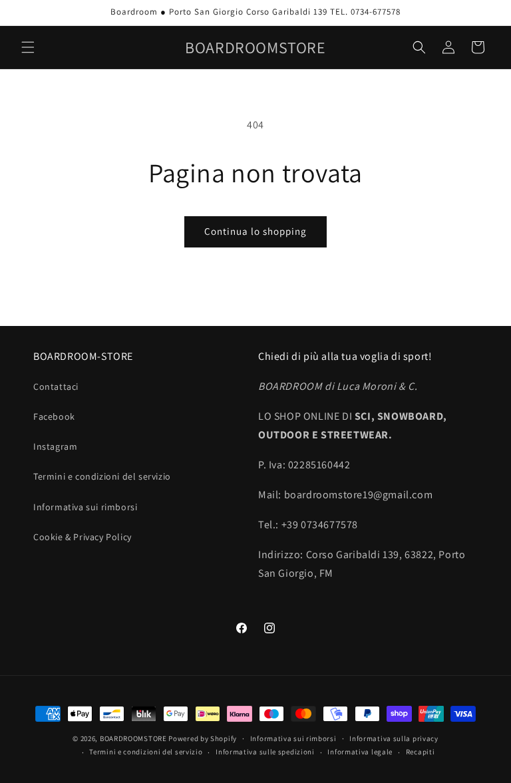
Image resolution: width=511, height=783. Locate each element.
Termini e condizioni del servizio (102, 476)
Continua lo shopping (255, 231)
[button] (28, 47)
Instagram (55, 446)
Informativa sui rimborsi (85, 507)
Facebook (54, 416)
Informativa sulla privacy (393, 738)
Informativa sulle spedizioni (265, 751)
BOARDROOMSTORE (133, 738)
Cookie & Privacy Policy (82, 537)
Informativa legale (360, 751)
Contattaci (56, 386)
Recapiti (420, 751)
